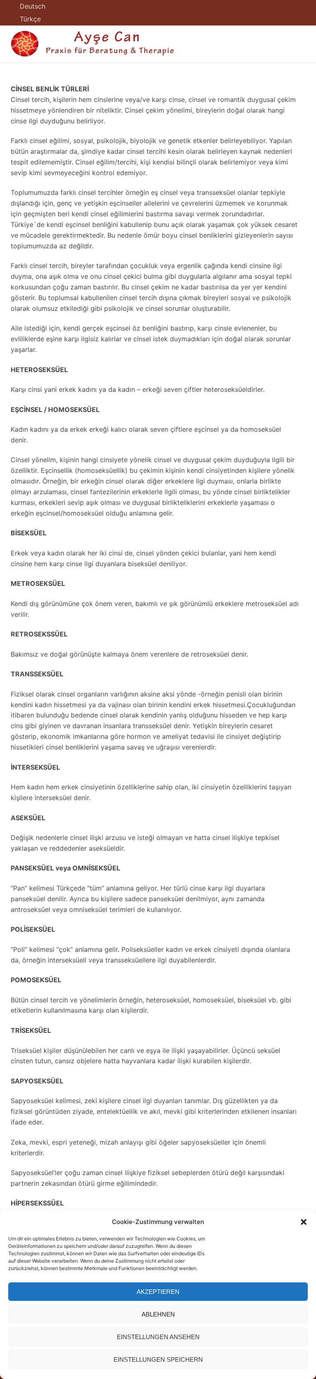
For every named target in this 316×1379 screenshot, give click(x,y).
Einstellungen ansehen (158, 1336)
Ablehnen (158, 1314)
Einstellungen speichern (158, 1359)
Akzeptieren (158, 1291)
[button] (304, 1222)
